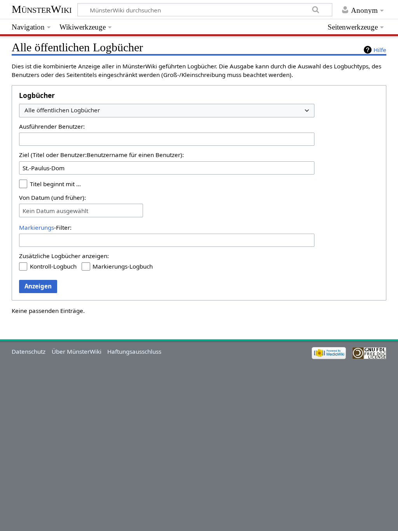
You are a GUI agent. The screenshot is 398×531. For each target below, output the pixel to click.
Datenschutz (28, 351)
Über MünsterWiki (76, 351)
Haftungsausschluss (134, 351)
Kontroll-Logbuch (53, 266)
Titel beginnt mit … (55, 184)
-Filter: (45, 227)
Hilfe (380, 50)
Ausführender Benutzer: (52, 126)
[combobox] (166, 110)
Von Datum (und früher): (52, 197)
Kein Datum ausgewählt (55, 211)
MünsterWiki (42, 9)
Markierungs (36, 227)
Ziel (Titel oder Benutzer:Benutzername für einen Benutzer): (101, 155)
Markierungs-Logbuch (123, 266)
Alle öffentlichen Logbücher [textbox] (62, 110)
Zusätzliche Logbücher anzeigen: (64, 256)
